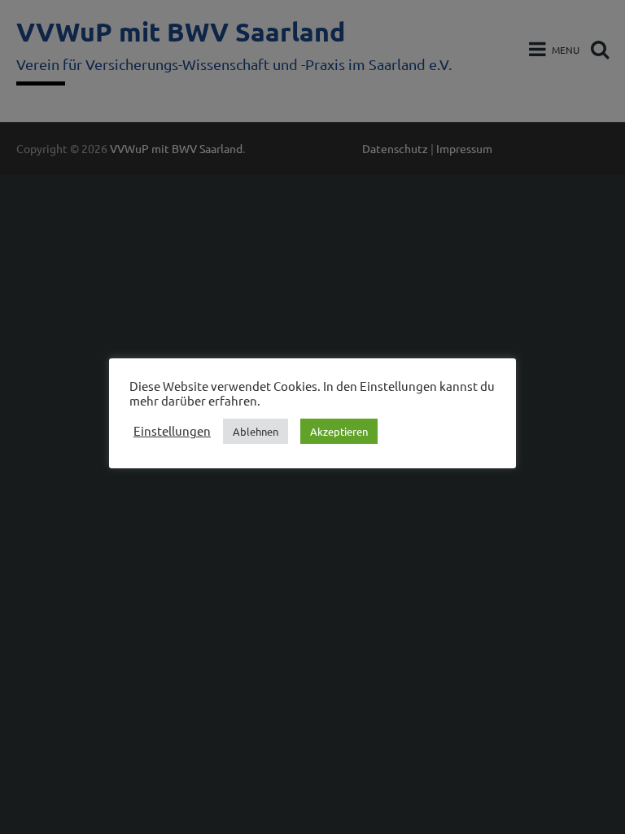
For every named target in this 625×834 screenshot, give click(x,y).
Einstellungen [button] (172, 431)
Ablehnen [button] (255, 431)
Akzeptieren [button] (339, 431)
